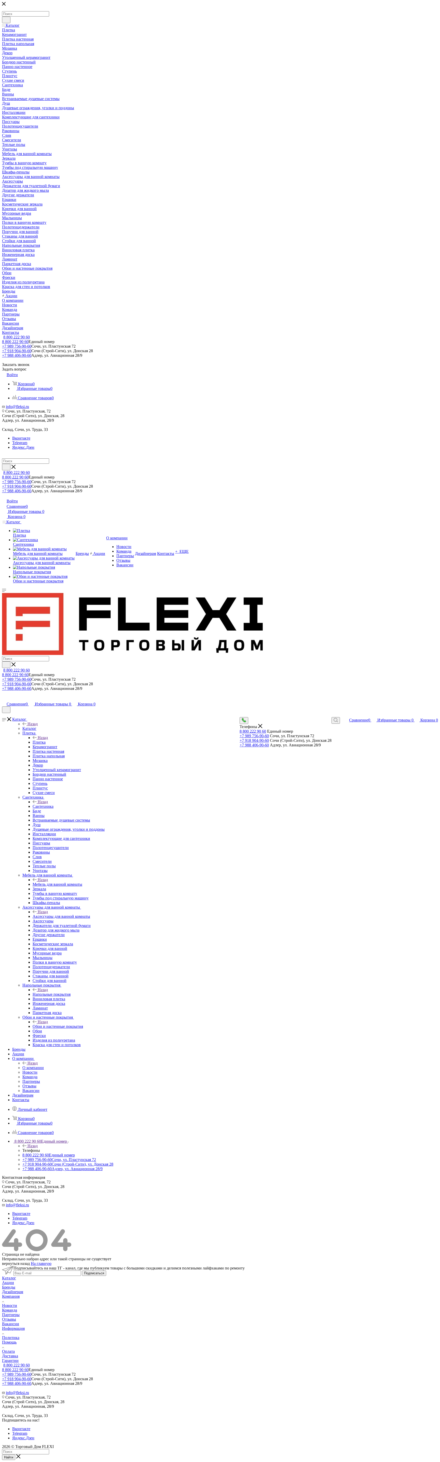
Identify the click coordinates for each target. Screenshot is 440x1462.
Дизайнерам (12, 1292)
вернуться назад (16, 1263)
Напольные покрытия (52, 994)
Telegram (19, 443)
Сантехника (43, 806)
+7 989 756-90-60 (16, 346)
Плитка (39, 742)
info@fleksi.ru (17, 406)
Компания (11, 1296)
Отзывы (9, 1319)
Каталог (29, 728)
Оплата (8, 1351)
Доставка (10, 1356)
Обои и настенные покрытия (58, 1026)
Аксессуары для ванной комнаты (61, 916)
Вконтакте (21, 438)
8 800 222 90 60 (16, 337)
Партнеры (11, 1315)
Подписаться (94, 1273)
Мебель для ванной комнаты (57, 884)
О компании (33, 1067)
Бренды (8, 1287)
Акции (8, 1282)
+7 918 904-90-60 (16, 351)
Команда (9, 1310)
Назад (33, 724)
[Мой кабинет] (4, 698)
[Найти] (6, 20)
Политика (10, 1337)
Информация (13, 1328)
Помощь (9, 1342)
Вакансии (10, 1324)
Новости (9, 1305)
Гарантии (10, 1360)
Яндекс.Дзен (23, 447)
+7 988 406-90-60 (16, 355)
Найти (8, 1457)
